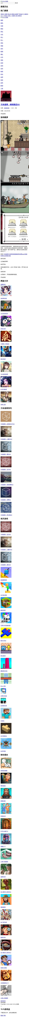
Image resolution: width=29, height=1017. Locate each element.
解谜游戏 (6, 108)
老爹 (6, 14)
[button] (3, 1015)
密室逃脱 (13, 254)
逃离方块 (8, 254)
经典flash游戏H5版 (6, 255)
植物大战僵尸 (15, 14)
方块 (4, 254)
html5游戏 (24, 254)
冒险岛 (20, 15)
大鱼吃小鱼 (14, 15)
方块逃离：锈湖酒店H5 (10, 105)
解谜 (17, 254)
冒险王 (2, 14)
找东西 (20, 254)
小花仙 (5, 15)
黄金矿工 (21, 14)
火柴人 (9, 15)
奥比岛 (9, 14)
